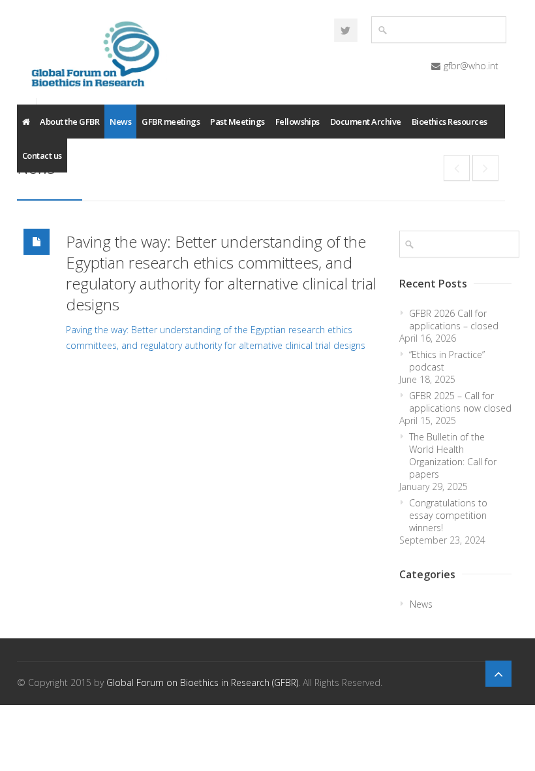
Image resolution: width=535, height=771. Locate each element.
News (120, 121)
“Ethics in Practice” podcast (447, 360)
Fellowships (297, 121)
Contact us (42, 155)
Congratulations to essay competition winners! (448, 515)
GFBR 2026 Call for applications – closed (453, 319)
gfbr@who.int (471, 65)
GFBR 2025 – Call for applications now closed (460, 401)
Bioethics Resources (449, 121)
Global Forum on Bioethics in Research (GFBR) (202, 682)
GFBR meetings (171, 121)
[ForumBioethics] (346, 30)
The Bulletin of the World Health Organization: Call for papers (453, 455)
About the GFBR (69, 121)
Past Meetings (237, 121)
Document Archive (365, 121)
